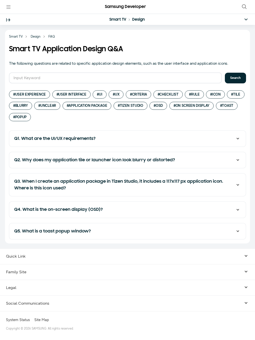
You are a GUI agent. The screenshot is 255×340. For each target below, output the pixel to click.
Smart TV (118, 20)
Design (138, 20)
